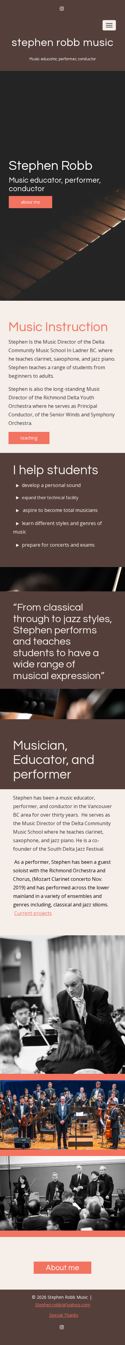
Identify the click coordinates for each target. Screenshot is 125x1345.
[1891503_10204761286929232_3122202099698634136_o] (62, 1193)
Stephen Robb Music (62, 42)
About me (62, 1268)
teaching (29, 438)
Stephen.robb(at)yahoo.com (62, 1305)
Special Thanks (63, 1315)
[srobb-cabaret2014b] (62, 1004)
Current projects (33, 913)
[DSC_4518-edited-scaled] (62, 1115)
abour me (30, 202)
